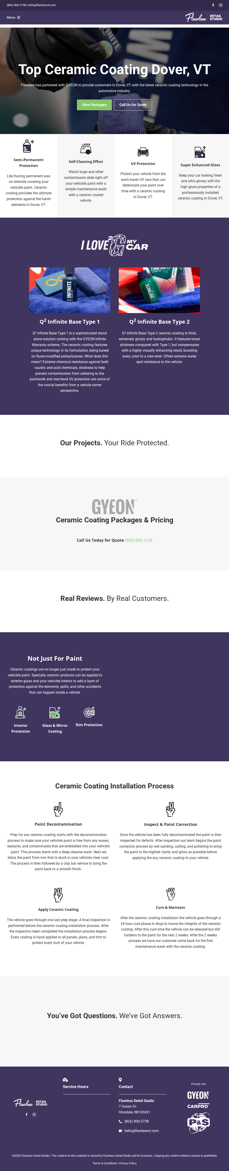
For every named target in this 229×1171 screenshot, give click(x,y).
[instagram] (220, 5)
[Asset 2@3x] (203, 14)
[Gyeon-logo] (198, 1093)
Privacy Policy (128, 1163)
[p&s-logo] (198, 1114)
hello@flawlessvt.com (42, 5)
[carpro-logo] (198, 1105)
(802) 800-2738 (16, 5)
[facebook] (213, 5)
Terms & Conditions (105, 1163)
